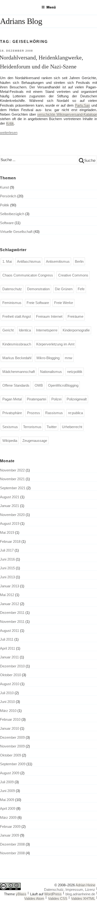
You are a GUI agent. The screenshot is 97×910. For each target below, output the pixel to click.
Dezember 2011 (12, 613)
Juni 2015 (7, 568)
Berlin (79, 261)
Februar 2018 (10, 541)
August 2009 (9, 773)
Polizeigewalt (77, 399)
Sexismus (10, 427)
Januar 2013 (9, 586)
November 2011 (12, 622)
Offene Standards (15, 385)
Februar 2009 (10, 826)
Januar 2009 (9, 835)
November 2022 (12, 470)
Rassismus (54, 413)
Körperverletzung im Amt (55, 344)
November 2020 (12, 515)
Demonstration (38, 289)
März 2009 (8, 817)
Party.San (82, 105)
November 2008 (12, 853)
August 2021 (9, 497)
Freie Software (38, 303)
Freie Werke (63, 303)
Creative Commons (73, 275)
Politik (4, 205)
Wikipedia (9, 441)
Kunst (4, 187)
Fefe (81, 289)
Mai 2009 (7, 800)
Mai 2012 (7, 595)
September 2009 (12, 764)
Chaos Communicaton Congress (27, 275)
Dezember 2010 (12, 666)
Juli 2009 (7, 782)
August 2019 (9, 523)
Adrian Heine (85, 885)
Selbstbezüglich (12, 214)
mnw (68, 358)
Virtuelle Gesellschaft (16, 232)
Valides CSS (57, 898)
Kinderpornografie (76, 330)
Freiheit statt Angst (16, 316)
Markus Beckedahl (16, 358)
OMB (39, 385)
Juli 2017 (7, 550)
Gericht (8, 330)
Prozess (33, 413)
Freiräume (75, 316)
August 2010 (9, 684)
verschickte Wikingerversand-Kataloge (67, 114)
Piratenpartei (36, 399)
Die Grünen (64, 289)
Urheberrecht (72, 427)
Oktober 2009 (10, 755)
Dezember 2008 (12, 844)
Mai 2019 (7, 532)
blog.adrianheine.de (80, 894)
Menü (51, 7)
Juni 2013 (7, 577)
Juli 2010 (7, 693)
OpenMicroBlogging (63, 385)
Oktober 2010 (10, 675)
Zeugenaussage (34, 441)
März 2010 (8, 711)
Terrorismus (32, 427)
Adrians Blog (21, 21)
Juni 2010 (7, 702)
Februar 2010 (10, 719)
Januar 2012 (9, 604)
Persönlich (8, 196)
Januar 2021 (9, 506)
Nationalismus (51, 372)
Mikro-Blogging (48, 358)
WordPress (53, 894)
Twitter (52, 427)
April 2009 (7, 808)
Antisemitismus (58, 261)
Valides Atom (34, 898)
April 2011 (7, 648)
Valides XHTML (83, 898)
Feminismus (11, 303)
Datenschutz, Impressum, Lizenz (69, 889)
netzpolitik (74, 372)
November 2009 (12, 746)
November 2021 (12, 479)
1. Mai (7, 261)
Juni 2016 (7, 559)
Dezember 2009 (12, 737)
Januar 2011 (9, 657)
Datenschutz (12, 289)
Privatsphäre (12, 413)
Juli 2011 (6, 639)
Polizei (56, 399)
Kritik (10, 123)
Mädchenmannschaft (18, 372)
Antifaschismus (29, 261)
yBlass (21, 894)
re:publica (75, 413)
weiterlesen (8, 133)
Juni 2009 (7, 791)
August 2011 (9, 631)
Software (7, 223)
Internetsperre (46, 330)
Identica (25, 330)
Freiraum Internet (49, 316)
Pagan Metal (12, 399)
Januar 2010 (9, 728)
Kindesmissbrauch (16, 344)
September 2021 (12, 488)
